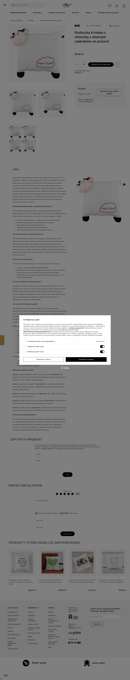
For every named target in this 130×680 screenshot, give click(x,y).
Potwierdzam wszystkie (86, 359)
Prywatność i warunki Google (69, 330)
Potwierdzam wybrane (43, 359)
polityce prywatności (76, 328)
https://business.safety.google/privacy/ (36, 331)
